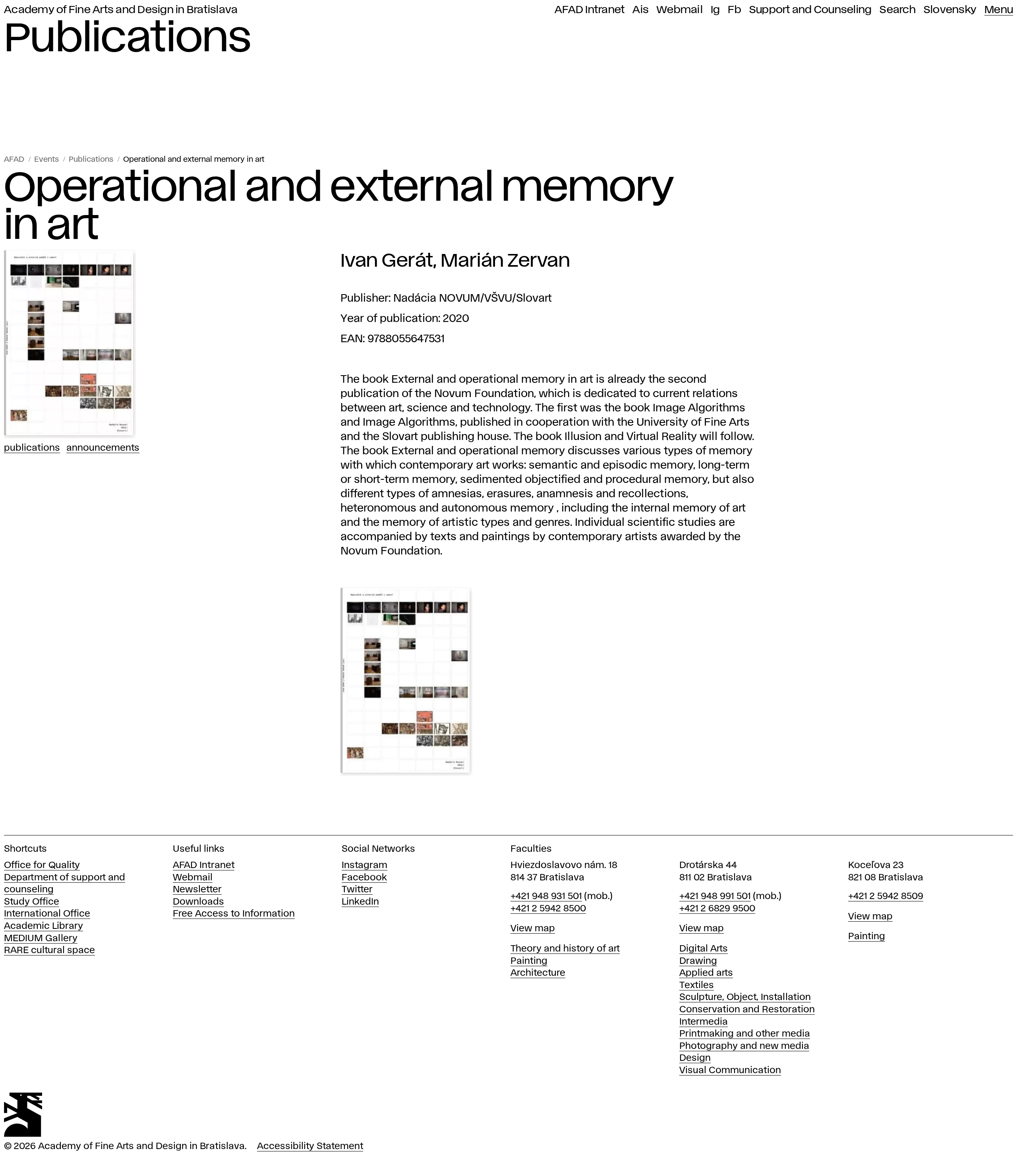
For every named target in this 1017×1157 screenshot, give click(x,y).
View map (532, 928)
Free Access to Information (234, 914)
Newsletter (197, 890)
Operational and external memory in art (193, 159)
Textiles (696, 985)
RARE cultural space (49, 950)
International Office (47, 914)
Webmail (680, 10)
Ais (640, 10)
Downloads (198, 902)
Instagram (364, 865)
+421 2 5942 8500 (548, 909)
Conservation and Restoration (747, 1010)
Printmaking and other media (744, 1034)
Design (695, 1058)
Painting (528, 961)
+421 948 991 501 (715, 896)
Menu (998, 10)
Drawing (698, 961)
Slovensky (950, 10)
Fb (734, 10)
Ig (715, 10)
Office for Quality (42, 865)
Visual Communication (730, 1070)
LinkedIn (360, 902)
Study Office (31, 902)
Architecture (537, 973)
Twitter (357, 890)
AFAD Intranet (590, 10)
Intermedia (703, 1022)
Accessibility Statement (310, 1146)
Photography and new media (744, 1046)
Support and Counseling (810, 10)
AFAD (14, 159)
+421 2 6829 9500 (717, 909)
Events (46, 159)
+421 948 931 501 (546, 896)
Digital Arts (703, 949)
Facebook (364, 878)
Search (898, 10)
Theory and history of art (565, 949)
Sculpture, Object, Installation (745, 997)
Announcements (102, 448)
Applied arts (706, 973)
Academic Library (43, 926)
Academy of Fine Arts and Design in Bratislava (121, 10)
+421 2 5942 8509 (885, 896)
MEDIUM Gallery (40, 938)
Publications (91, 159)
